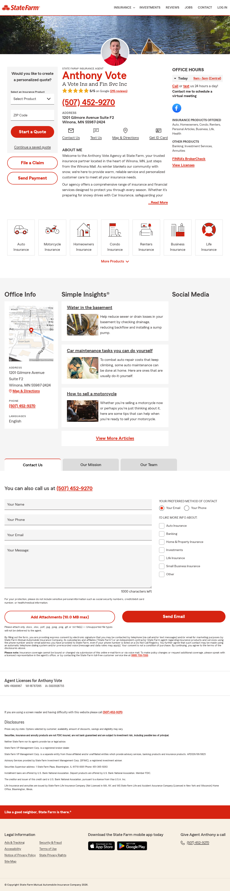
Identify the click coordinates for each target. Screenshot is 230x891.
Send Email (174, 616)
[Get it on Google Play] (132, 845)
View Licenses (183, 165)
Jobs (188, 7)
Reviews (172, 7)
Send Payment (32, 178)
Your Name (15, 504)
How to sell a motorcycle (92, 394)
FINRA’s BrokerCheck (189, 159)
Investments (149, 7)
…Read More (158, 202)
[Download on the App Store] (101, 845)
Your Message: (18, 550)
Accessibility (12, 849)
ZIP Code (20, 115)
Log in (222, 7)
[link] (21, 7)
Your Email (15, 535)
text (186, 86)
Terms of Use (48, 849)
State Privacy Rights (52, 855)
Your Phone (16, 520)
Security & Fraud (50, 842)
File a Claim (32, 163)
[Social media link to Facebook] (176, 108)
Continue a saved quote (32, 147)
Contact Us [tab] (32, 465)
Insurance (122, 7)
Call (175, 86)
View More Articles (115, 438)
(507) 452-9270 (88, 103)
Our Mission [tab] (90, 465)
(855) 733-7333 (139, 655)
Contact (205, 7)
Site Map (10, 861)
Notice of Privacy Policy (20, 855)
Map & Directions (26, 391)
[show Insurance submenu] (133, 7)
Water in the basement (89, 307)
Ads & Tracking (14, 842)
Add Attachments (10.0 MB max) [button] (60, 617)
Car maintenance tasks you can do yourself (110, 351)
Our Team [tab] (148, 465)
